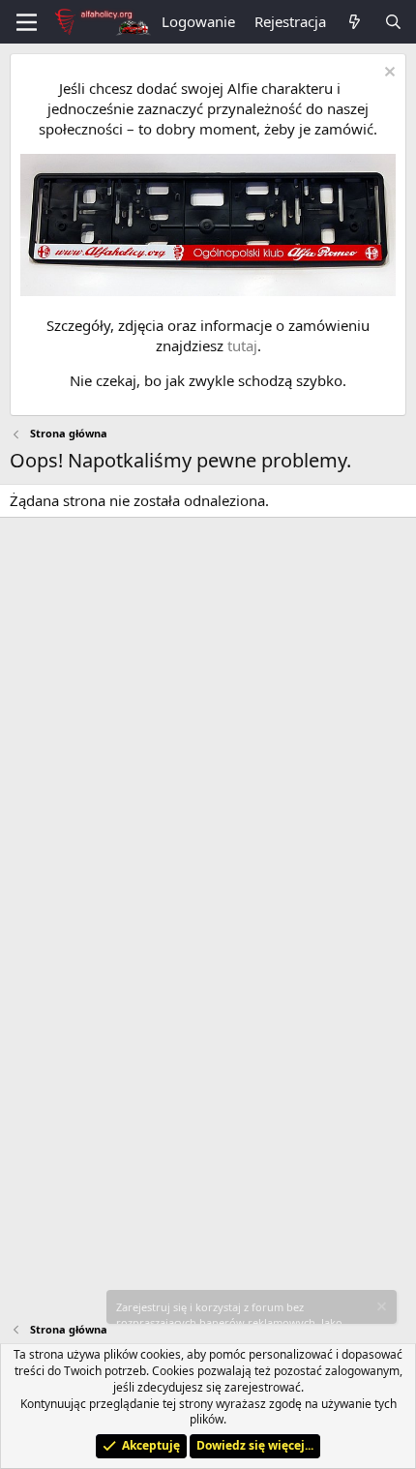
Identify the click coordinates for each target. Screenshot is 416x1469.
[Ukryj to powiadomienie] (387, 74)
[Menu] (26, 22)
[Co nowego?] (354, 22)
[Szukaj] (393, 22)
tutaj (242, 345)
